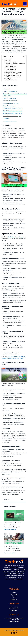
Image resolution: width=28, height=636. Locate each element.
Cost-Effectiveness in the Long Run (13, 76)
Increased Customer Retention (12, 69)
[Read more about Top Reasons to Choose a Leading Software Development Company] (14, 515)
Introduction (7, 60)
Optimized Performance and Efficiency (13, 72)
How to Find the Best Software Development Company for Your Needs (12, 548)
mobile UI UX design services (14, 236)
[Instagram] (11, 633)
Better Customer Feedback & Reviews (14, 73)
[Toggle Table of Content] (23, 57)
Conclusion (8, 78)
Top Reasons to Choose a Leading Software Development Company (12, 525)
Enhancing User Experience (11, 62)
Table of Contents (7, 59)
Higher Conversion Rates (11, 66)
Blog (5, 529)
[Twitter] (16, 633)
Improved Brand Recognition (11, 67)
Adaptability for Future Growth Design (14, 75)
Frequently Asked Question (11, 79)
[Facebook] (14, 633)
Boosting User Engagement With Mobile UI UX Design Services (15, 64)
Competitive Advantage (10, 70)
